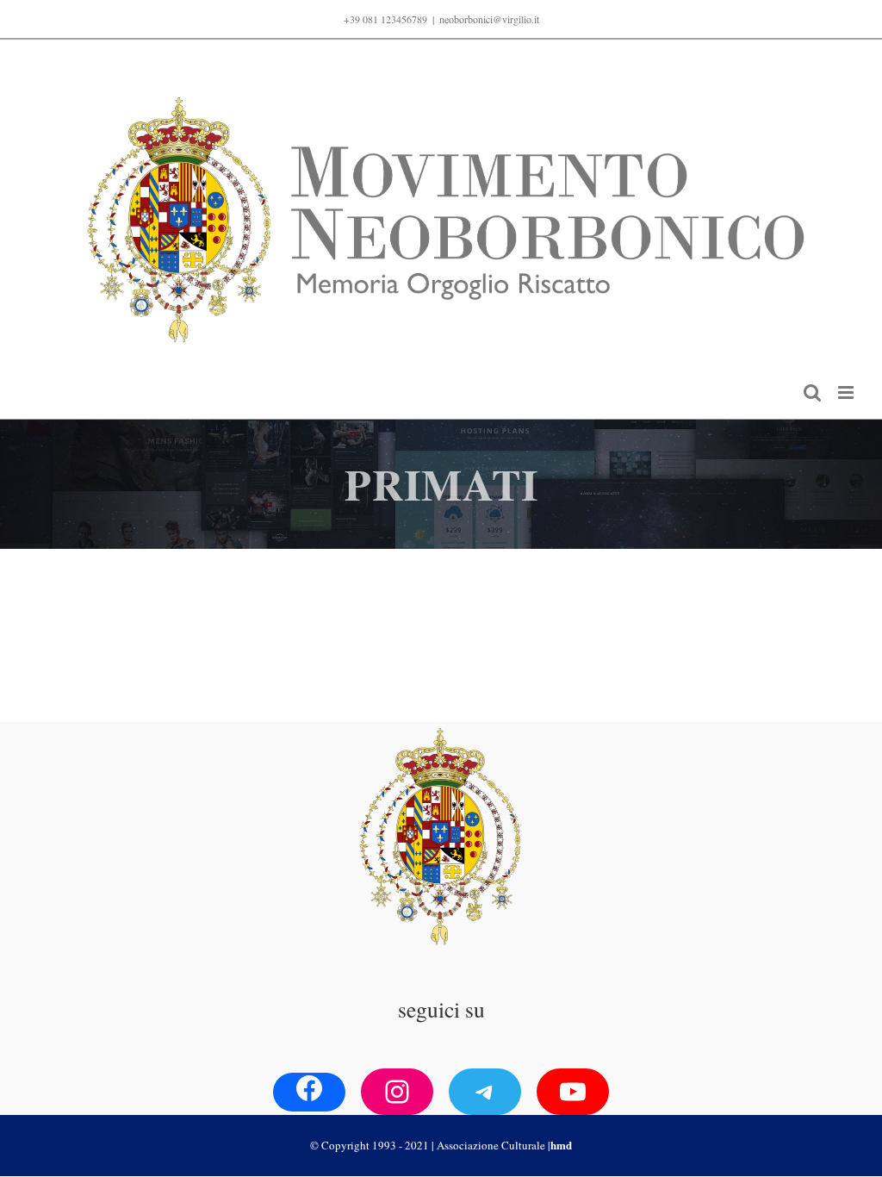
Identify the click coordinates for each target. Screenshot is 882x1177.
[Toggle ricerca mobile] (812, 392)
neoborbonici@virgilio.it (489, 19)
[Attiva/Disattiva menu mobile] (847, 392)
